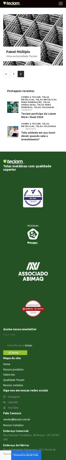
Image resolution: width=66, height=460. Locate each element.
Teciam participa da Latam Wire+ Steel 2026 (38, 115)
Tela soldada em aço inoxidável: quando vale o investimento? (38, 136)
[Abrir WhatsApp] (58, 452)
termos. (29, 345)
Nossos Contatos (13, 425)
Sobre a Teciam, (31, 97)
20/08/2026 (26, 110)
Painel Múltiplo (18, 52)
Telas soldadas (44, 107)
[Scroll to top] (59, 441)
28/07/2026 (30, 129)
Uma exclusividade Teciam (21, 56)
